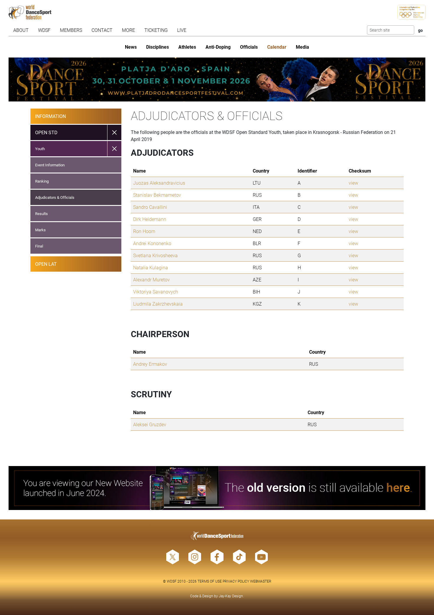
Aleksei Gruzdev (149, 424)
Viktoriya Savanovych (155, 291)
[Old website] (217, 488)
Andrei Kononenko (152, 243)
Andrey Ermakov (150, 364)
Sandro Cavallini (150, 207)
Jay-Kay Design (231, 595)
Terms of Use (210, 581)
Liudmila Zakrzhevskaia (158, 304)
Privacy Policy (236, 581)
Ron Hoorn (144, 231)
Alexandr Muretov (151, 279)
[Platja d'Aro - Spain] (217, 79)
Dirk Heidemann (149, 219)
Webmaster (260, 581)
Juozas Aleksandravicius (159, 183)
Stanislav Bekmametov (157, 195)
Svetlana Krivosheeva (155, 255)
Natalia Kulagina (150, 267)
